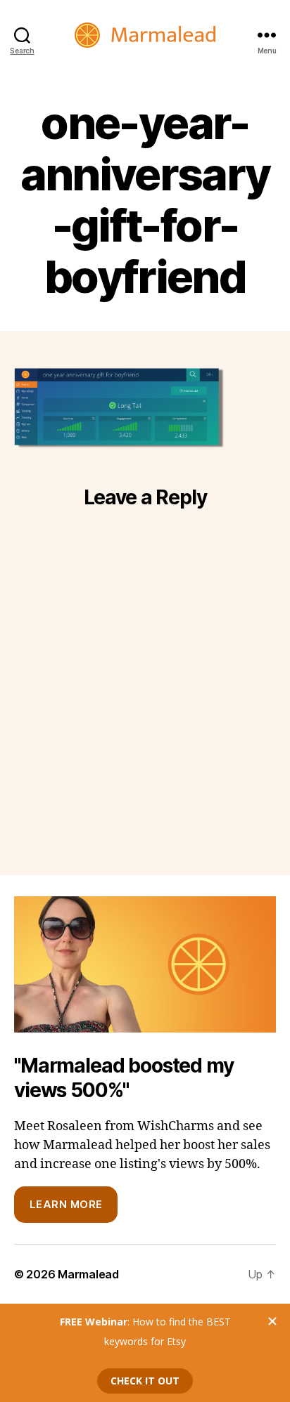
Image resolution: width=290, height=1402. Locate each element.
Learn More (66, 1204)
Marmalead (88, 1274)
